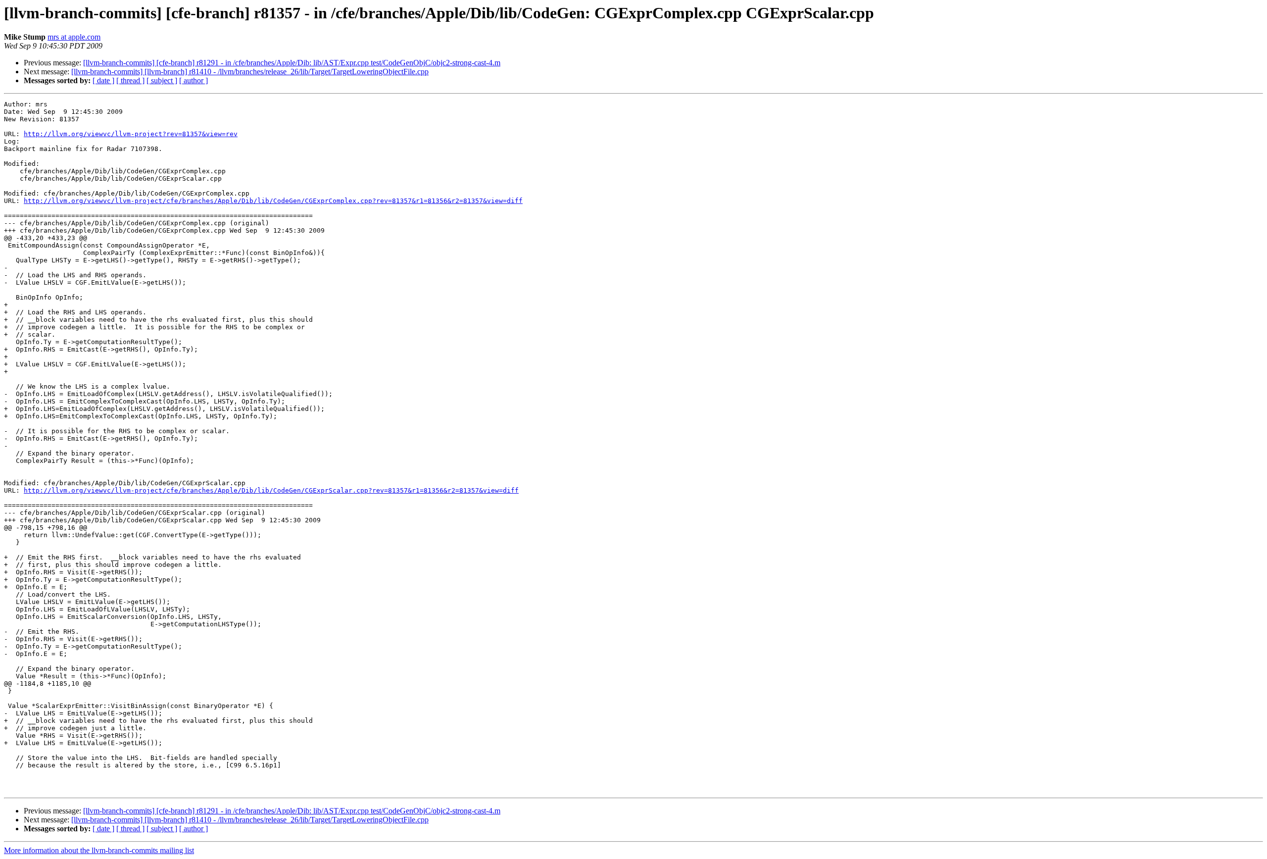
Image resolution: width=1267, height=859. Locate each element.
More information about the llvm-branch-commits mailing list (99, 850)
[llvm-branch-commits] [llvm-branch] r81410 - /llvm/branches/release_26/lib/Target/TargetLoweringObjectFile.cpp (250, 71)
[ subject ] (161, 80)
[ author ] (193, 80)
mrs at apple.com (74, 37)
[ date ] (103, 80)
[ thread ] (130, 80)
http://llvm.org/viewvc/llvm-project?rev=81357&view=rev (131, 134)
